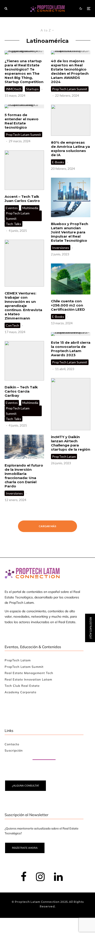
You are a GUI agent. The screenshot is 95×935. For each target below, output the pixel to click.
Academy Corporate (20, 692)
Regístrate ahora (25, 847)
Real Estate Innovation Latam (28, 679)
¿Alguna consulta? (25, 785)
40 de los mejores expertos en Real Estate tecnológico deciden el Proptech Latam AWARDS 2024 (70, 71)
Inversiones (14, 493)
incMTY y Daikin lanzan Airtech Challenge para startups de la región (70, 443)
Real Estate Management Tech (29, 673)
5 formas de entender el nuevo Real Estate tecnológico (22, 121)
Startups (32, 89)
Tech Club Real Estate (22, 685)
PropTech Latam (64, 456)
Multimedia (30, 208)
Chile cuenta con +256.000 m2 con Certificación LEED (68, 305)
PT (90, 502)
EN (77, 502)
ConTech (12, 325)
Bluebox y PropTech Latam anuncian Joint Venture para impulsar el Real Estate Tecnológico (69, 232)
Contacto (12, 744)
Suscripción (14, 750)
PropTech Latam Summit (23, 134)
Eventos (12, 208)
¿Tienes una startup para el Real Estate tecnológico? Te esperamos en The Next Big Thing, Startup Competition (24, 71)
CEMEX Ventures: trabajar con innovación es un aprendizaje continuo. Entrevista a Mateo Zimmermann (23, 305)
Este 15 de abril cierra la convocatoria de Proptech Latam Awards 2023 (70, 349)
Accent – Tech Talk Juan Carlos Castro (22, 199)
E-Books (58, 162)
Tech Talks (13, 224)
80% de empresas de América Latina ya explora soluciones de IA (70, 148)
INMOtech (13, 89)
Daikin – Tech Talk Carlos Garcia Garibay (21, 391)
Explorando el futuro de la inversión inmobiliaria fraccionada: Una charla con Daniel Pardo (24, 475)
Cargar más (47, 526)
